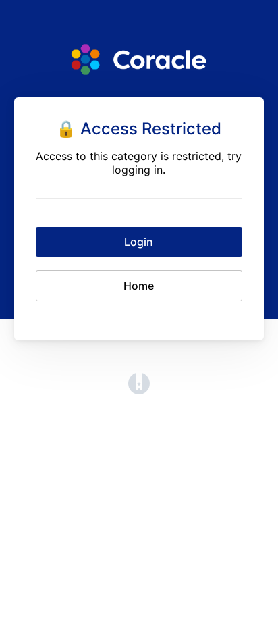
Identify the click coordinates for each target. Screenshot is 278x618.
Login (138, 242)
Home (138, 285)
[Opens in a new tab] (139, 390)
